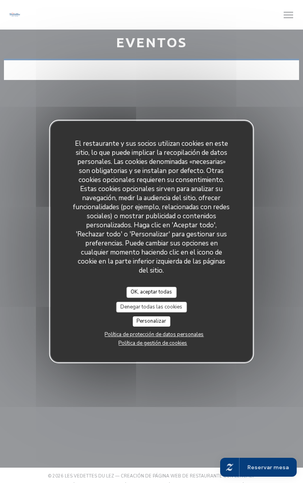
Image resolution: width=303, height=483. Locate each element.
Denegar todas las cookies (151, 306)
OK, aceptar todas (151, 291)
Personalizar (151, 321)
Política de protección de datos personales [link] (154, 334)
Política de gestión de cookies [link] (152, 343)
